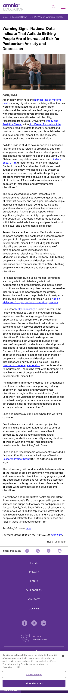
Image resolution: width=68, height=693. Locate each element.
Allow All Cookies (34, 683)
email (59, 550)
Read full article (56, 541)
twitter (38, 551)
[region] (34, 670)
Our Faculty (34, 590)
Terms (34, 562)
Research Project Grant (16, 458)
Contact (34, 599)
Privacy (34, 572)
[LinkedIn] (43, 623)
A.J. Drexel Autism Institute (45, 124)
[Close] (62, 656)
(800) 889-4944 (40, 639)
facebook (27, 550)
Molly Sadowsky (25, 309)
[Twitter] (34, 623)
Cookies (34, 608)
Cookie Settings (34, 674)
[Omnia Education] (12, 7)
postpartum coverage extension (21, 365)
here (28, 528)
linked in (48, 550)
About (34, 581)
